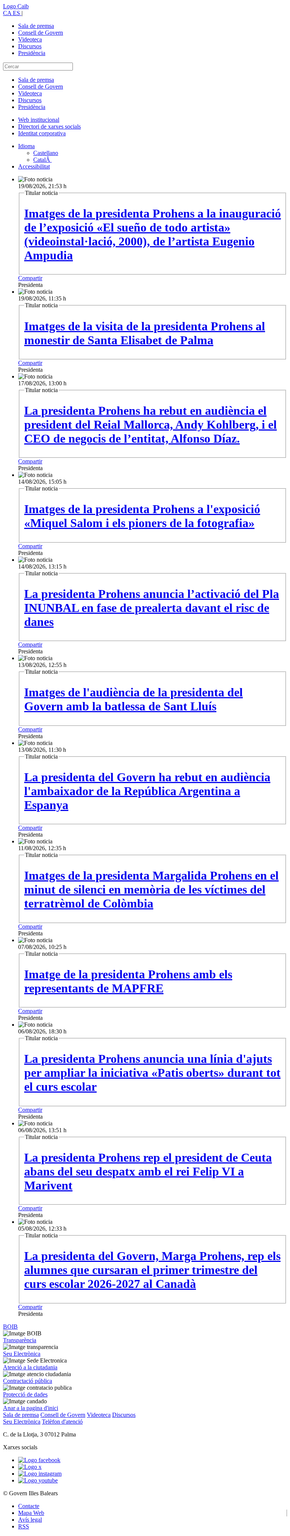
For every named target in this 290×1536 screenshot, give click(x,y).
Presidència (31, 53)
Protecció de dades (25, 1394)
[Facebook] (39, 1460)
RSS (23, 1526)
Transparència (19, 1340)
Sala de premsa (36, 26)
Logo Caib (16, 6)
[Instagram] (40, 1473)
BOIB (10, 1326)
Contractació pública (27, 1381)
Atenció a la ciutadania (30, 1367)
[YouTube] (38, 1480)
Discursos (30, 46)
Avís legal (30, 1519)
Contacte (28, 1506)
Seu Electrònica (21, 1354)
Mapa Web (31, 1513)
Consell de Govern (40, 32)
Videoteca (30, 39)
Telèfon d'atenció (62, 1421)
